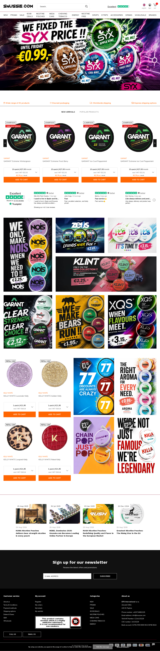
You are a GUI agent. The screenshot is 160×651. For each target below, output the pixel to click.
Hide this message (102, 647)
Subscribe (105, 576)
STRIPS (104, 15)
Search (86, 6)
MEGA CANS (51, 15)
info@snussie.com (138, 615)
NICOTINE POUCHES (40, 15)
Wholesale (7, 621)
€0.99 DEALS (30, 15)
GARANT (46, 158)
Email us (32, 634)
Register (38, 602)
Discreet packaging (60, 103)
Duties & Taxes (9, 614)
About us (7, 602)
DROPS (95, 15)
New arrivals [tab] (68, 112)
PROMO (13, 15)
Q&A (5, 618)
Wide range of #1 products (17, 103)
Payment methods (10, 608)
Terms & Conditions (10, 605)
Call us (12, 634)
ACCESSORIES (117, 15)
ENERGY (75, 15)
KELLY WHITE (8, 393)
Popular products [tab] (89, 112)
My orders (38, 605)
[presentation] (5, 143)
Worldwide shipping (102, 103)
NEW (6, 15)
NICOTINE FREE (86, 15)
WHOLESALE (140, 15)
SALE (22, 15)
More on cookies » (123, 647)
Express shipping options (145, 103)
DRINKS (128, 15)
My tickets (38, 608)
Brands (152, 15)
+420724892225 (139, 612)
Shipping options (10, 611)
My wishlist (39, 611)
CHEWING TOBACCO (62, 15)
